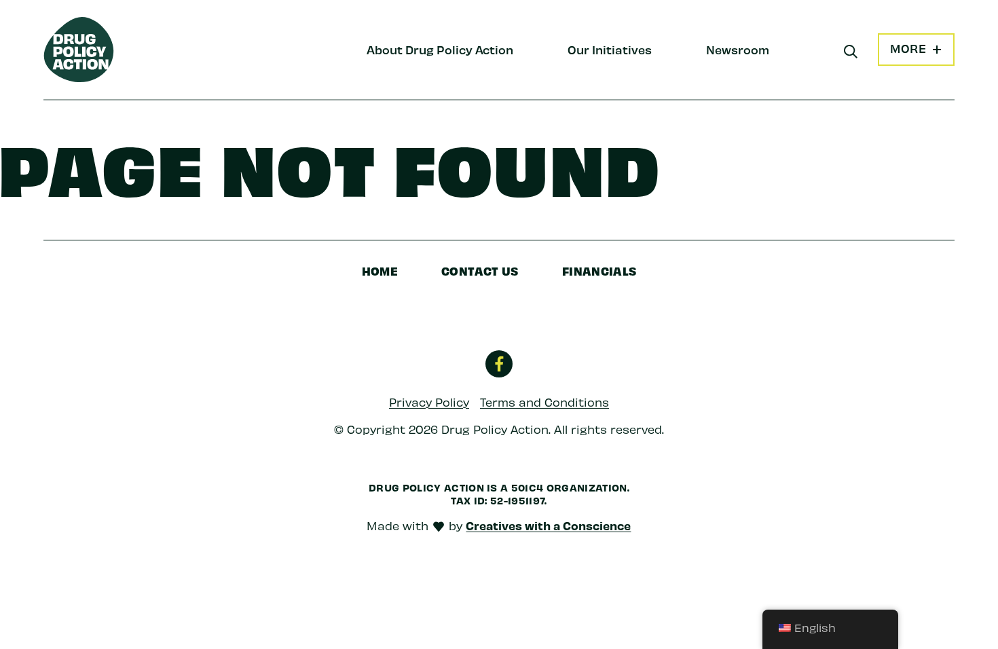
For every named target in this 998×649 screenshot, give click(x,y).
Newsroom (737, 49)
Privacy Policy (429, 402)
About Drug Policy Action (440, 49)
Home (380, 270)
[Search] (850, 51)
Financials (599, 270)
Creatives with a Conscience (548, 525)
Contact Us (480, 270)
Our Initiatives (610, 49)
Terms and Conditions (544, 402)
